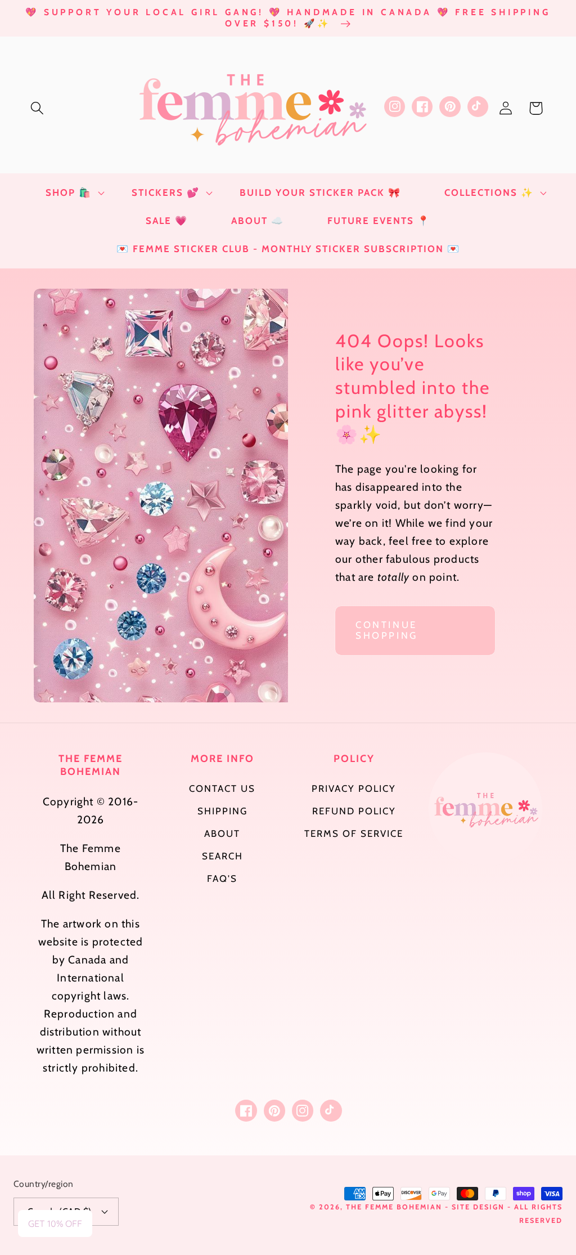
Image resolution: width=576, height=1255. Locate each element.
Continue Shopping (387, 630)
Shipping (222, 811)
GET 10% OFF (55, 1223)
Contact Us (222, 788)
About (222, 833)
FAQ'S (222, 878)
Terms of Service (353, 833)
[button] (37, 108)
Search (222, 856)
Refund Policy (354, 811)
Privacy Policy (354, 788)
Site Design (478, 1207)
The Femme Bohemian (394, 1207)
